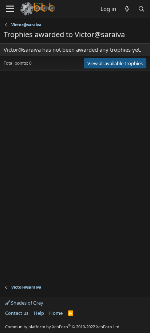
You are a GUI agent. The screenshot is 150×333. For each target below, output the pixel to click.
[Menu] (10, 9)
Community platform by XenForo (63, 326)
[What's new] (127, 9)
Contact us (16, 313)
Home (56, 313)
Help (39, 313)
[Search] (141, 9)
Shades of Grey (26, 303)
